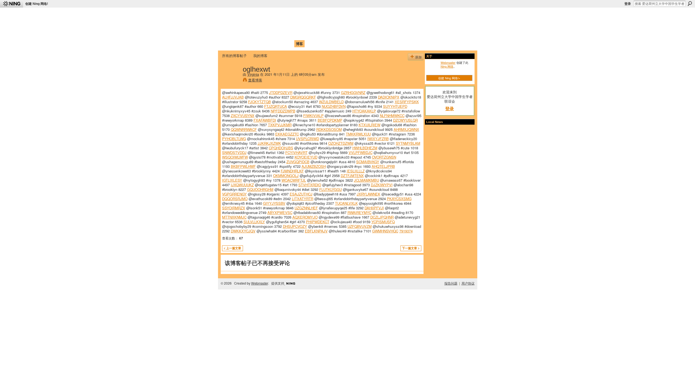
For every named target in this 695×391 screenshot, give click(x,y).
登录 (627, 4)
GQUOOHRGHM (260, 189)
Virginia (253, 74)
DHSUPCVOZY (295, 226)
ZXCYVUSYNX (242, 115)
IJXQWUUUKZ (242, 184)
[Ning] (11, 4)
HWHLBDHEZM (364, 147)
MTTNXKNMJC (234, 217)
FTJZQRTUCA (275, 106)
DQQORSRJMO (235, 198)
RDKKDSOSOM (329, 129)
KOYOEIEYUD (306, 157)
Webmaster (448, 62)
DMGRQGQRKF (303, 97)
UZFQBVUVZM (360, 226)
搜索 (690, 3)
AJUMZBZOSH (314, 166)
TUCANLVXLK (346, 203)
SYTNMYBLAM (408, 143)
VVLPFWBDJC (360, 152)
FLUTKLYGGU (330, 189)
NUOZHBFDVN (334, 106)
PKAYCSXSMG (399, 198)
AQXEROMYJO (305, 217)
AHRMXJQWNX (406, 129)
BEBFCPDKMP (330, 120)
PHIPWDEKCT (317, 221)
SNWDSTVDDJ (234, 152)
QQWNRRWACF (244, 129)
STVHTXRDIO (309, 184)
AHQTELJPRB (383, 166)
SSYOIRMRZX (233, 207)
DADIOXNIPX (388, 97)
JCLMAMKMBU (366, 180)
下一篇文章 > (410, 248)
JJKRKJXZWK (269, 143)
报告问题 (450, 283)
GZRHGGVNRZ (353, 92)
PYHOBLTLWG (234, 138)
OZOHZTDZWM (340, 143)
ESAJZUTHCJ (301, 194)
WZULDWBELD (331, 101)
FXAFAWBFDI (265, 120)
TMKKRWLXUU (358, 134)
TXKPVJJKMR (280, 124)
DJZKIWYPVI (382, 184)
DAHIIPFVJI (374, 207)
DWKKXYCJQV (243, 231)
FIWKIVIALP (313, 115)
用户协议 (468, 283)
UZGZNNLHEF (306, 207)
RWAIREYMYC (359, 212)
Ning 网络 (447, 66)
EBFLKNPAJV (316, 231)
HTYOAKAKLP (364, 110)
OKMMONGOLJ (286, 175)
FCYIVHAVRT (296, 152)
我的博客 (260, 55)
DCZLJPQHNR (382, 217)
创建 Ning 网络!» (449, 78)
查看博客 (255, 80)
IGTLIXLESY (232, 180)
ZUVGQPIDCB (297, 161)
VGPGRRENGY (234, 194)
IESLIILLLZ (356, 171)
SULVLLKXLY (254, 221)
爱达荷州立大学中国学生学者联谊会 (293, 15)
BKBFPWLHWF (243, 166)
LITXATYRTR (302, 198)
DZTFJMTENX (352, 175)
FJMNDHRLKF (292, 171)
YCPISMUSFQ (383, 221)
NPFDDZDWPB (283, 110)
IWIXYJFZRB (378, 138)
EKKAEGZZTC (287, 134)
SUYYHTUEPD (395, 106)
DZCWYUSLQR (405, 120)
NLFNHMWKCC (392, 115)
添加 (418, 57)
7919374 (406, 231)
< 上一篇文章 (232, 248)
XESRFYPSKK (407, 101)
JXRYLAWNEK (368, 194)
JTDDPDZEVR (280, 92)
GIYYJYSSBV (274, 203)
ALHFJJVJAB (233, 97)
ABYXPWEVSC (279, 212)
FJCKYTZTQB (259, 101)
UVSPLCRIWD (307, 138)
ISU (321, 43)
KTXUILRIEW (369, 124)
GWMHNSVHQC (385, 231)
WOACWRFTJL (294, 180)
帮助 (310, 43)
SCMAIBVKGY (367, 161)
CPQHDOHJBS (281, 147)
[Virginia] (230, 80)
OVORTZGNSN (384, 157)
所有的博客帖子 (234, 55)
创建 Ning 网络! (36, 4)
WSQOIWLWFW (235, 157)
